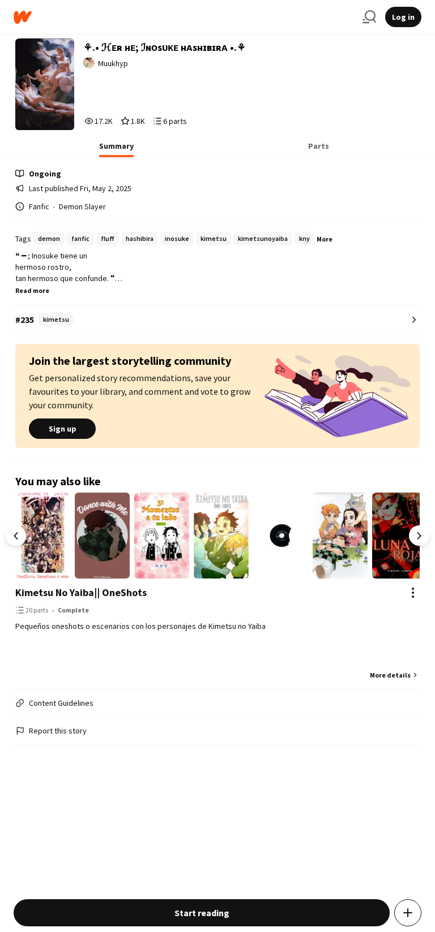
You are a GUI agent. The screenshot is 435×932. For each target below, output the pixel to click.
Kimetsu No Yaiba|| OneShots (81, 592)
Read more (32, 290)
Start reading (201, 912)
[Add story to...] (407, 912)
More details (390, 675)
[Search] (369, 17)
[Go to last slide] (16, 535)
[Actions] (413, 592)
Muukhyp (113, 63)
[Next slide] (419, 535)
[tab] (116, 149)
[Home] (183, 17)
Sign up (62, 429)
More (324, 239)
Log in (403, 17)
